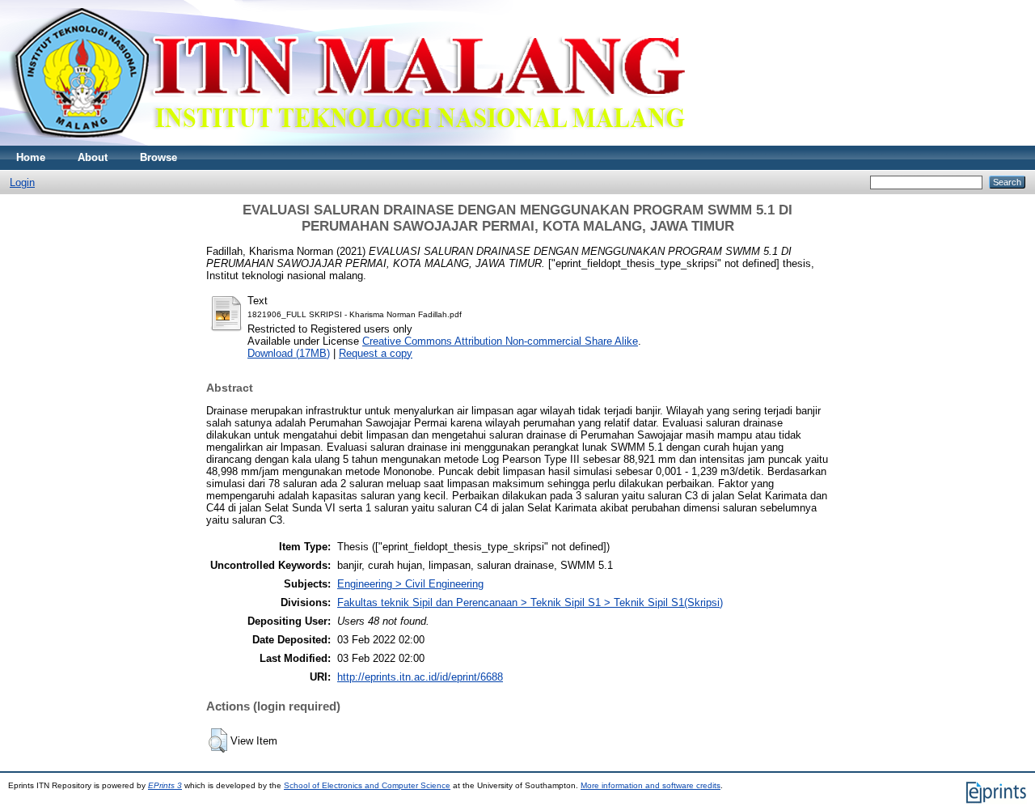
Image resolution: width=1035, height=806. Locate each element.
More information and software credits (650, 785)
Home (30, 157)
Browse (158, 157)
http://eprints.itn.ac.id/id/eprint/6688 (420, 677)
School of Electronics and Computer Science (367, 785)
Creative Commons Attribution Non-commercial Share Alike (500, 341)
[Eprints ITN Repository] (346, 142)
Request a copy (375, 353)
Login (22, 182)
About (93, 157)
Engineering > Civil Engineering (410, 584)
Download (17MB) (288, 353)
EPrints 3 (165, 785)
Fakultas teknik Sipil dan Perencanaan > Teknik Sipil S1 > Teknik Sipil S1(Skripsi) (530, 602)
